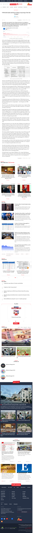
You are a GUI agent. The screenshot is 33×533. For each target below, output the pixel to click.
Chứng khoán (8, 269)
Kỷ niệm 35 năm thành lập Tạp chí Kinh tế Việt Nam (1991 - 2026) (24, 453)
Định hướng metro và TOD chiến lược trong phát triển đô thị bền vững (7, 454)
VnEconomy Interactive (22, 474)
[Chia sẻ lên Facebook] (23, 20)
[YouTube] (7, 520)
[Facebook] (2, 520)
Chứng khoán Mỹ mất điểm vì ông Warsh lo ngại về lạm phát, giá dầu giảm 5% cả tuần (22, 214)
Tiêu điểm (19, 183)
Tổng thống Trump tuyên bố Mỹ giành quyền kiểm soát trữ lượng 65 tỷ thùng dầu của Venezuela (8, 194)
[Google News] (19, 20)
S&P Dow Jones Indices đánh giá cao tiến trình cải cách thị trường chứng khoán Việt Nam (22, 233)
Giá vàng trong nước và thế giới (7, 474)
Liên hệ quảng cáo (24, 512)
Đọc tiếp (3, 202)
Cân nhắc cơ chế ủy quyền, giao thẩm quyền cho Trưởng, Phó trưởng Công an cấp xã (8, 435)
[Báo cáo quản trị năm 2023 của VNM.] (16, 66)
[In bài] (2, 20)
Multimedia (4, 328)
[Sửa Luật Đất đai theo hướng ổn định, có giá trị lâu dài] (16, 395)
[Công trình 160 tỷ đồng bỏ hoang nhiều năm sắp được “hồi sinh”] (24, 428)
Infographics (25, 328)
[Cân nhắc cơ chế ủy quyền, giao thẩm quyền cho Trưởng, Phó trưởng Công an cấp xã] (8, 428)
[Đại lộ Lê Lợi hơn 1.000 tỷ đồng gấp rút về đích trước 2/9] (8, 415)
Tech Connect (23, 488)
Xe (14, 488)
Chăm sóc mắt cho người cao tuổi (9, 357)
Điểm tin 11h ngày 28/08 (10, 371)
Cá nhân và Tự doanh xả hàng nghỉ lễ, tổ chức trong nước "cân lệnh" (22, 224)
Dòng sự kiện (16, 441)
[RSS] (2, 522)
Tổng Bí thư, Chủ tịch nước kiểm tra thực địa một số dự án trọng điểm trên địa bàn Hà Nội (24, 176)
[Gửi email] (26, 20)
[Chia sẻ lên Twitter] (24, 20)
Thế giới (2, 183)
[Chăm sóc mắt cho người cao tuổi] (24, 415)
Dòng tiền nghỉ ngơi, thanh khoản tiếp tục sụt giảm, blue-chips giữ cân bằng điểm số (16, 296)
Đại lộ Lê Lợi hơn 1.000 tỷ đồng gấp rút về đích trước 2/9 (8, 422)
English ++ (29, 488)
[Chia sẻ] (29, 20)
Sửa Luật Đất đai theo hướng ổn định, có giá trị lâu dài (14, 405)
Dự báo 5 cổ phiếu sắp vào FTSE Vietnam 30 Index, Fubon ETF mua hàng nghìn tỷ (16, 292)
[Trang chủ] (1, 7)
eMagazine (29, 328)
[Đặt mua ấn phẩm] (29, 4)
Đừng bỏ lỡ (4, 259)
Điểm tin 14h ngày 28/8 (10, 365)
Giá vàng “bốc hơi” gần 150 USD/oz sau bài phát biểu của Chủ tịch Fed (22, 246)
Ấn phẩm (16, 304)
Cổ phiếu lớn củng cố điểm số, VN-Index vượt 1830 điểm (13, 284)
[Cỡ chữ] (4, 20)
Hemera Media (14, 528)
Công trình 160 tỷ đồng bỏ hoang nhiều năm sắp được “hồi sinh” (23, 435)
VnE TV (19, 328)
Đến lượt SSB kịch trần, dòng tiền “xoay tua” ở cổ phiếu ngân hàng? (15, 299)
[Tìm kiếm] (3, 4)
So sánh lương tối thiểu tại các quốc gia (24, 358)
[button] (15, 278)
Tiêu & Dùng (10, 488)
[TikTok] (9, 520)
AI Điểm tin (16, 362)
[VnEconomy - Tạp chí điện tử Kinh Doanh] (16, 485)
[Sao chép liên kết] (28, 20)
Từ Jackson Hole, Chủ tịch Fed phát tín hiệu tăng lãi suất (23, 205)
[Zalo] (12, 520)
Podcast (22, 328)
